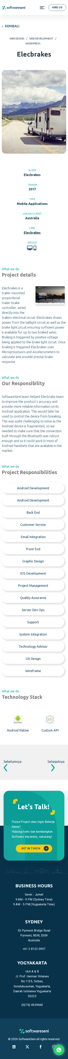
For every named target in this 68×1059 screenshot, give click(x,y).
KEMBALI (12, 26)
